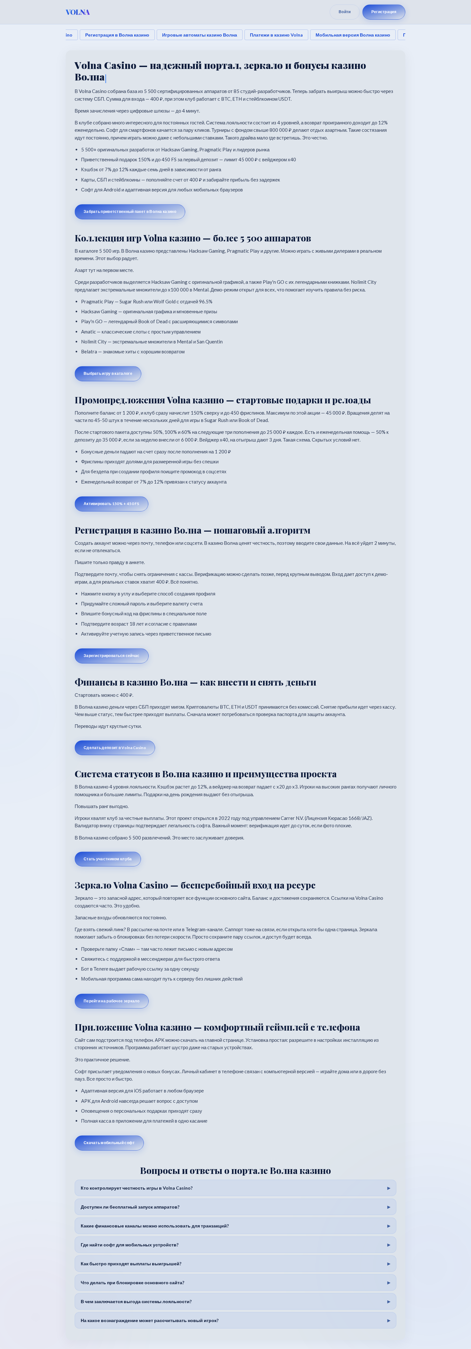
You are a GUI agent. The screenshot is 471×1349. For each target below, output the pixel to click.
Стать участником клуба (108, 858)
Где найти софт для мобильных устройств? (129, 1244)
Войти (345, 11)
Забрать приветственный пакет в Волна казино (130, 211)
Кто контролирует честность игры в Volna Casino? (137, 1188)
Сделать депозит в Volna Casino (115, 747)
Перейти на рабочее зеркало (112, 1001)
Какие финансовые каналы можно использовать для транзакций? (155, 1225)
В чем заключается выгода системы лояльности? (136, 1301)
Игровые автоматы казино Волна (199, 35)
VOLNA (78, 12)
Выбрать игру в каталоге (108, 373)
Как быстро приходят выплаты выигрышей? (131, 1263)
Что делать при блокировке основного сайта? (132, 1282)
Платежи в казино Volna (276, 35)
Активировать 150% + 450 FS (111, 503)
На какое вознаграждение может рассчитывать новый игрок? (150, 1320)
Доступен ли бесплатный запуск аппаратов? (130, 1207)
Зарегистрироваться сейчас (112, 655)
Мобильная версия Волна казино (353, 35)
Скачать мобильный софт (109, 1142)
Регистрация (383, 11)
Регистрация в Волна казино (117, 35)
